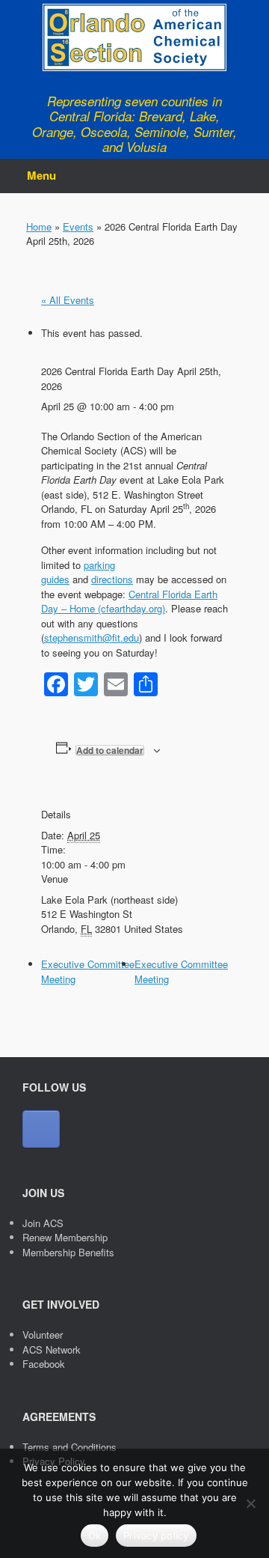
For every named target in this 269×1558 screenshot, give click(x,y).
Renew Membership (65, 1237)
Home (39, 226)
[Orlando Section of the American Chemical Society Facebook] (41, 1129)
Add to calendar (109, 750)
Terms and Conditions (69, 1447)
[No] (250, 1503)
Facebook (43, 1364)
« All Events (67, 300)
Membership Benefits (68, 1252)
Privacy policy (156, 1536)
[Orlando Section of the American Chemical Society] (134, 37)
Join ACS (43, 1223)
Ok (95, 1536)
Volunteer (42, 1334)
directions (112, 579)
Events (78, 226)
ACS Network (51, 1349)
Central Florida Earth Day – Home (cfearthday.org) (129, 601)
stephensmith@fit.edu (91, 637)
